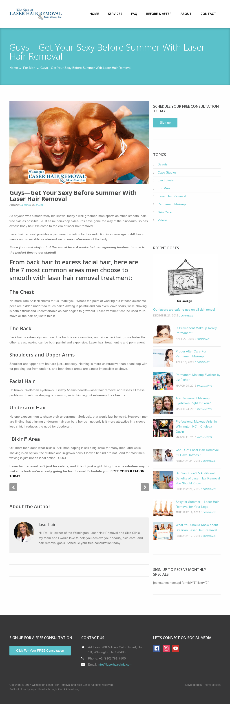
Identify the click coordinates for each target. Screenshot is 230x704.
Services (115, 13)
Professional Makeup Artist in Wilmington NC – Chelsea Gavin (196, 426)
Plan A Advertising (69, 689)
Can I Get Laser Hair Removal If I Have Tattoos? (197, 452)
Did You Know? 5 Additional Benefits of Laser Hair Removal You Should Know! (198, 478)
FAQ (134, 13)
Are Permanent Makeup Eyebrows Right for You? (193, 400)
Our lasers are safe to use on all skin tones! (184, 309)
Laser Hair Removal (172, 196)
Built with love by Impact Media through (33, 689)
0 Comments (186, 315)
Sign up (165, 122)
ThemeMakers (212, 684)
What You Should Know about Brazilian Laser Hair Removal (197, 527)
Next (145, 487)
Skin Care (165, 212)
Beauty (163, 164)
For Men (29, 67)
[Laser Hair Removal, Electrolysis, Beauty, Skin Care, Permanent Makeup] (35, 14)
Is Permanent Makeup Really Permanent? (196, 330)
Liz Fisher (25, 204)
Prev (13, 487)
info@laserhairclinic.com (115, 664)
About (186, 13)
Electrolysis (166, 180)
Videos (162, 220)
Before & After (159, 13)
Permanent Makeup (172, 204)
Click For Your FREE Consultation (40, 650)
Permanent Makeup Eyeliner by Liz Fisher (198, 377)
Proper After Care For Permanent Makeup (191, 354)
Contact (208, 13)
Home (94, 13)
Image (79, 142)
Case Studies (167, 172)
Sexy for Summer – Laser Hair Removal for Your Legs (197, 504)
